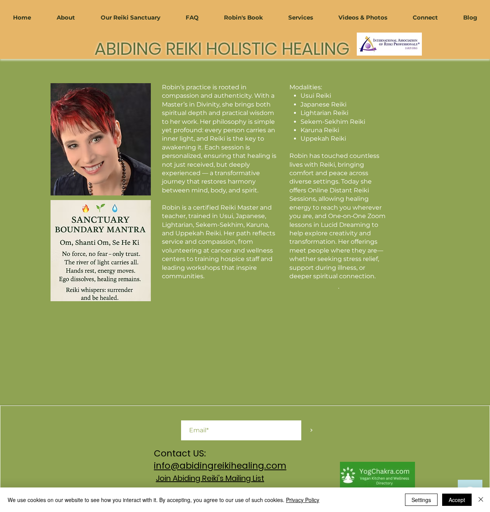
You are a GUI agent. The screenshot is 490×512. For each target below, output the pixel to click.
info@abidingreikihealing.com (220, 465)
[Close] (480, 500)
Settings (421, 500)
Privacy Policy (302, 500)
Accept (457, 500)
